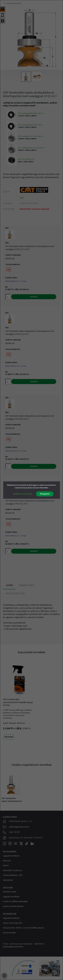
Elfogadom (45, 494)
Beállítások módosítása (22, 494)
